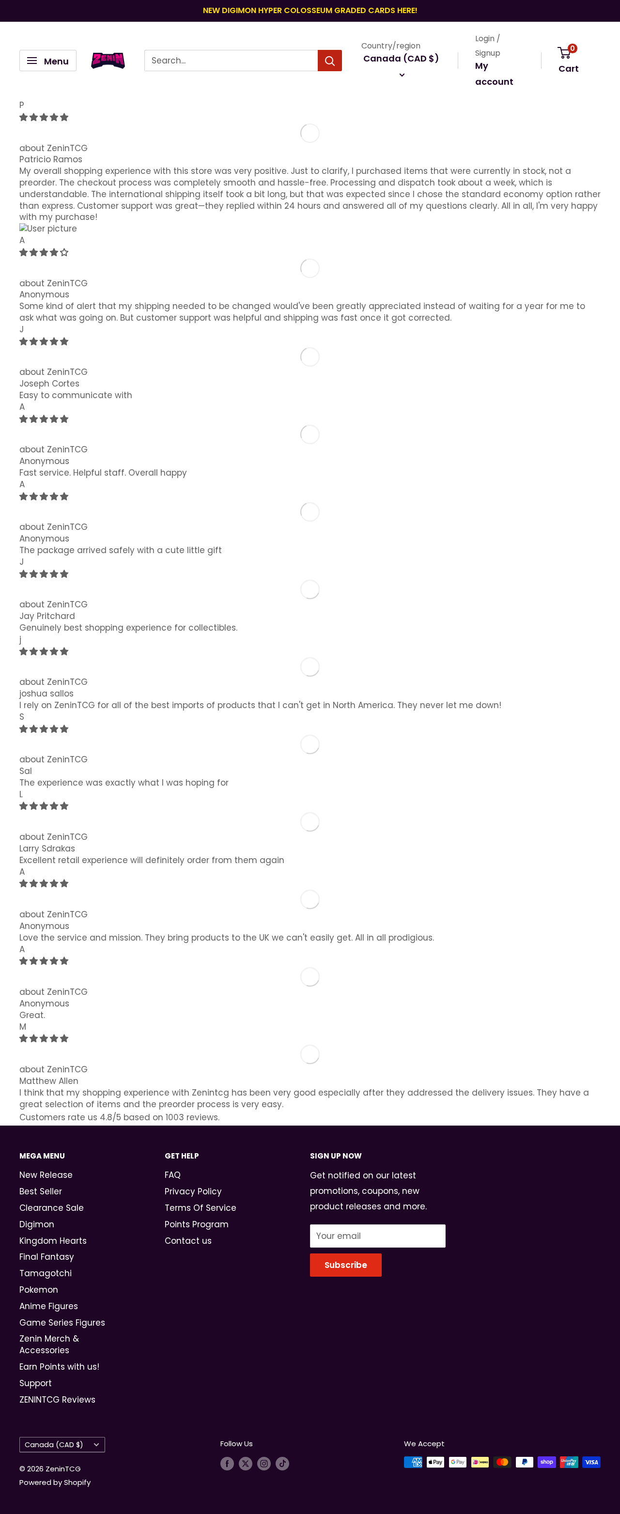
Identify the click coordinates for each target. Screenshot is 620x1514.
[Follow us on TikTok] (282, 1463)
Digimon (36, 1224)
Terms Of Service (200, 1208)
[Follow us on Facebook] (227, 1463)
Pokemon (38, 1290)
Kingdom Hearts (53, 1241)
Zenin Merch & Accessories (49, 1344)
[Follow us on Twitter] (245, 1463)
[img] (43, 117)
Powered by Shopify (55, 1482)
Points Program (197, 1224)
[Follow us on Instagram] (264, 1463)
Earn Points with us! (59, 1367)
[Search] (330, 60)
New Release (46, 1175)
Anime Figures (48, 1306)
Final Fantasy (46, 1257)
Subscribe (346, 1265)
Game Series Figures (62, 1323)
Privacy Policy (193, 1191)
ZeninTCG (67, 148)
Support (35, 1383)
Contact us (188, 1241)
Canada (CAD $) (54, 1445)
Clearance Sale (51, 1208)
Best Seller (40, 1191)
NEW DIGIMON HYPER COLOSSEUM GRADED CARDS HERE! (310, 10)
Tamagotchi (45, 1273)
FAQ (173, 1175)
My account (494, 74)
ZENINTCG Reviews (57, 1400)
